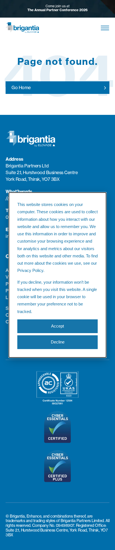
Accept (57, 326)
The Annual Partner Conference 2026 (57, 10)
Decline (57, 342)
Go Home (21, 87)
